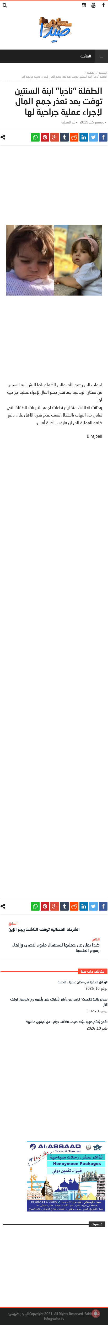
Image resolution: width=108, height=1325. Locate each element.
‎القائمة (85, 56)
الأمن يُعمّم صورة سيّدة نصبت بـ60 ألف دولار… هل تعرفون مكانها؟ (66, 1022)
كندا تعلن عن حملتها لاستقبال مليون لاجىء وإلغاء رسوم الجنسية (56, 945)
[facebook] (103, 137)
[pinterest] (45, 137)
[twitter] (93, 137)
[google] (54, 137)
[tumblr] (64, 137)
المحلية (91, 72)
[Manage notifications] (95, 1313)
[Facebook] (103, 5)
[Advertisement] (54, 187)
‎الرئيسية (103, 72)
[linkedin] (83, 137)
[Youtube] (93, 5)
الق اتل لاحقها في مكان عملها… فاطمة (82, 982)
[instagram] (84, 5)
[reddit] (74, 137)
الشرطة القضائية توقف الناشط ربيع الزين (44, 926)
